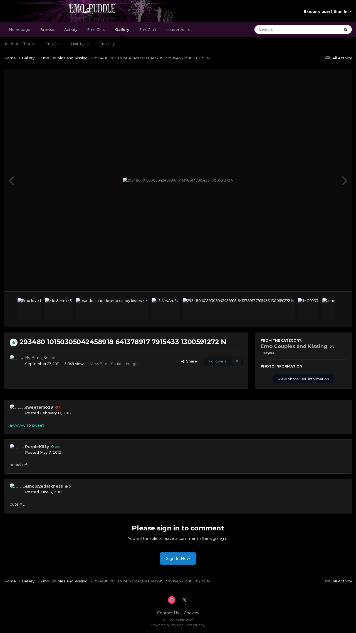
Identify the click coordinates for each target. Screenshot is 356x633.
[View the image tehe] (328, 309)
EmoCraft (147, 29)
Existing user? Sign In (327, 11)
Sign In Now (178, 558)
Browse (47, 29)
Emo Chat (96, 29)
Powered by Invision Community (178, 625)
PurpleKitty (37, 446)
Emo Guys (107, 43)
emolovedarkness (44, 486)
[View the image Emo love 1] (29, 309)
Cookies (191, 612)
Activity (70, 29)
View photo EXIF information (303, 379)
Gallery (122, 29)
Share (190, 361)
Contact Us (168, 612)
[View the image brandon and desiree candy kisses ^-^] (112, 309)
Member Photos (19, 43)
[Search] (346, 29)
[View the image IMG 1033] (308, 309)
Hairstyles (79, 43)
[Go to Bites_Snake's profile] (16, 361)
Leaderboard (178, 29)
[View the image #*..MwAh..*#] (165, 309)
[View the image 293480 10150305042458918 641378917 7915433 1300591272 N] (238, 309)
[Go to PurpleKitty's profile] (16, 450)
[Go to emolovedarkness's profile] (16, 489)
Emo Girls (52, 43)
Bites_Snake (43, 357)
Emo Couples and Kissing (294, 346)
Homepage (19, 29)
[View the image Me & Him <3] (58, 309)
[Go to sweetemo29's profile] (16, 410)
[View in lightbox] (178, 180)
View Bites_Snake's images (114, 363)
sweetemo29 (39, 407)
